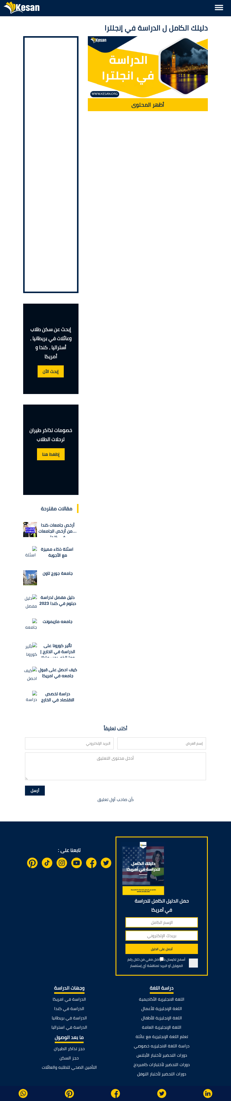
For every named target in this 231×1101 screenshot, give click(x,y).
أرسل (35, 790)
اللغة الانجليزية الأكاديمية (161, 999)
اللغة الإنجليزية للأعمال (161, 1008)
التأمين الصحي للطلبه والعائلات (69, 1067)
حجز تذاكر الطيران (69, 1048)
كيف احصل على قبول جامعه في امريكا (57, 672)
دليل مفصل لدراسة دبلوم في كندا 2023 (57, 600)
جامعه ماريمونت (57, 621)
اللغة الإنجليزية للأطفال (161, 1017)
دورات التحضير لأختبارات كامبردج (162, 1064)
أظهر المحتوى (147, 105)
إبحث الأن (51, 371)
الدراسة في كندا (69, 1008)
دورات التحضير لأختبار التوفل (161, 1073)
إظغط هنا (51, 454)
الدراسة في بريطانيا (69, 1017)
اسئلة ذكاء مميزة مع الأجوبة (58, 552)
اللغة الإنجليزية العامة (161, 1027)
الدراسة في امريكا (69, 999)
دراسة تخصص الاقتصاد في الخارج (57, 696)
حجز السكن (69, 1058)
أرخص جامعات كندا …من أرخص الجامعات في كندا (57, 530)
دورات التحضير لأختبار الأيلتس (162, 1055)
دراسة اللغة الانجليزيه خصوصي (161, 1045)
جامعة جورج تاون (58, 573)
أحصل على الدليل (162, 949)
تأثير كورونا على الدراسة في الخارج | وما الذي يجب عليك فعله (57, 650)
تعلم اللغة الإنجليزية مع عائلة (162, 1036)
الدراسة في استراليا (69, 1027)
